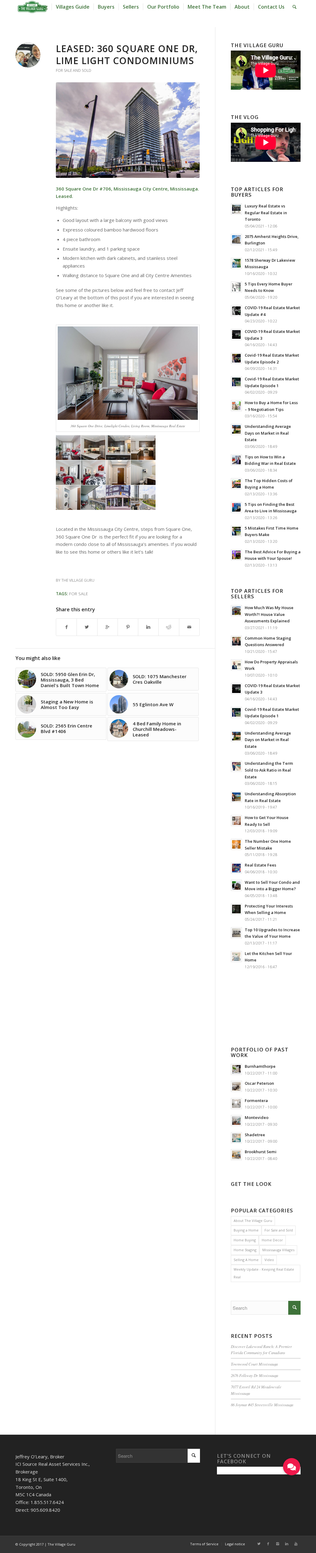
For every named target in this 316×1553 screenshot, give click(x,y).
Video (269, 1259)
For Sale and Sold (73, 70)
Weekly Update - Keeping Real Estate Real (264, 1273)
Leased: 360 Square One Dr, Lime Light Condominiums (127, 54)
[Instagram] (277, 1543)
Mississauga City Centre (141, 189)
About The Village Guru (253, 1220)
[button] (291, 1466)
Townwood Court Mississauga (254, 1364)
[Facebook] (268, 1543)
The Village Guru (77, 580)
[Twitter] (259, 1543)
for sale (78, 593)
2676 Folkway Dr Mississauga (254, 1375)
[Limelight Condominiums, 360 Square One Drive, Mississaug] (128, 130)
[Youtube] (296, 1543)
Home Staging (245, 1250)
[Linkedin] (286, 1543)
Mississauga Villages (278, 1250)
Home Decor (272, 1240)
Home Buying (245, 1240)
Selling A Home (246, 1259)
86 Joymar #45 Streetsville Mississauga (262, 1404)
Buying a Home (246, 1230)
